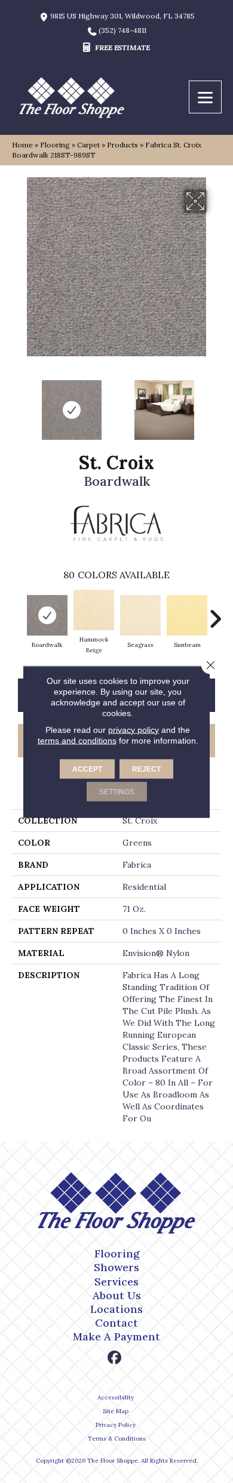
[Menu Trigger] (205, 97)
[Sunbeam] (187, 615)
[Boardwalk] (47, 615)
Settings (116, 791)
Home (22, 144)
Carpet (88, 144)
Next (215, 404)
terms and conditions (77, 740)
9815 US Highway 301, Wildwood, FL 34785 (122, 16)
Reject (146, 768)
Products (122, 144)
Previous (18, 404)
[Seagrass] (140, 615)
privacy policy (133, 729)
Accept (87, 768)
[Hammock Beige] (93, 610)
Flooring (55, 144)
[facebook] (115, 1358)
